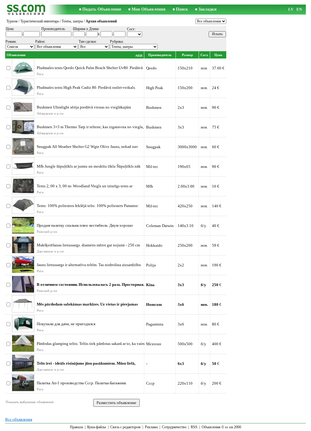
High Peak (154, 87)
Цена (218, 55)
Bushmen (154, 107)
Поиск (182, 9)
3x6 (181, 324)
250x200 (185, 245)
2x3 (181, 107)
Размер (187, 55)
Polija (151, 265)
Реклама (151, 427)
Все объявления (18, 419)
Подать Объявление (101, 9)
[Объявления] (26, 9)
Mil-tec (152, 166)
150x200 (185, 87)
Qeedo (151, 68)
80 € (215, 324)
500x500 (185, 344)
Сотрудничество (174, 427)
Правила (76, 427)
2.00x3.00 (186, 186)
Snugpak (153, 147)
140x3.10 (185, 225)
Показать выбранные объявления (29, 402)
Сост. (204, 55)
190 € (216, 265)
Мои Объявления (149, 9)
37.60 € (218, 68)
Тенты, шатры (72, 21)
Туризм (12, 21)
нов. (204, 68)
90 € (215, 107)
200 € (216, 383)
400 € (216, 344)
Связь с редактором (125, 427)
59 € (215, 245)
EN (299, 9)
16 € (215, 186)
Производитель (160, 55)
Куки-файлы (96, 427)
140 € (216, 206)
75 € (215, 127)
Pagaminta (154, 324)
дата (138, 55)
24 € (215, 87)
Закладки (207, 9)
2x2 (181, 265)
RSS (194, 427)
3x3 (181, 127)
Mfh (149, 186)
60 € (215, 147)
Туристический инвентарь (39, 21)
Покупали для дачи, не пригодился (66, 324)
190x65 (184, 166)
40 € (215, 225)
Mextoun (153, 344)
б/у (203, 225)
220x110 (185, 383)
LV (290, 9)
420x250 (185, 206)
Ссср (150, 383)
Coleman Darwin (160, 225)
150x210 (185, 68)
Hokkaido (154, 245)
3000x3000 (187, 147)
